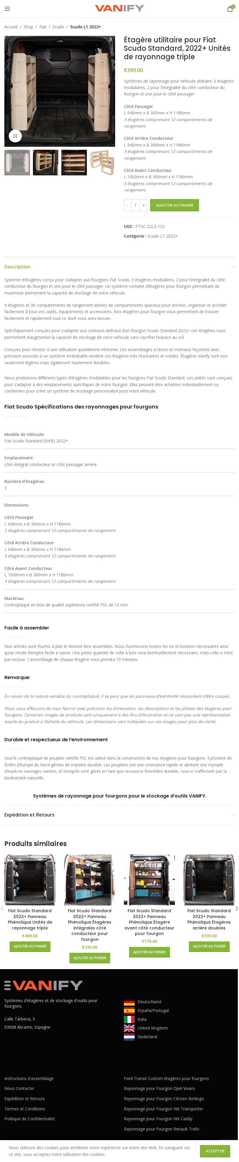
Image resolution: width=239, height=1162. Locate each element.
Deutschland (149, 1001)
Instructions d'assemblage (29, 1078)
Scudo (58, 26)
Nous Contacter (19, 1088)
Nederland (147, 1036)
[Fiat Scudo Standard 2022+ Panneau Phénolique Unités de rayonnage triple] (29, 879)
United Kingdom (153, 1028)
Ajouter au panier (174, 205)
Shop (28, 26)
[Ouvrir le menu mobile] (7, 9)
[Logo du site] (119, 8)
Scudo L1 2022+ (85, 26)
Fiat (42, 26)
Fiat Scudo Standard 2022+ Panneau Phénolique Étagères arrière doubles (209, 919)
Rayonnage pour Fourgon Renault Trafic (162, 1129)
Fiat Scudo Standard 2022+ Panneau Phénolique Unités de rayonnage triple (30, 919)
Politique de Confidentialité (29, 1118)
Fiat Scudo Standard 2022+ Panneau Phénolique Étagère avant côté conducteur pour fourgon (149, 922)
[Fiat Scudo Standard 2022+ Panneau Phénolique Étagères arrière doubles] (209, 879)
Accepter (215, 1151)
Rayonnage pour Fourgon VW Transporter (163, 1109)
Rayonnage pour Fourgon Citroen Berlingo (164, 1098)
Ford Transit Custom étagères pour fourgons (166, 1078)
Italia (142, 1019)
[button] (10, 91)
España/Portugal (153, 1010)
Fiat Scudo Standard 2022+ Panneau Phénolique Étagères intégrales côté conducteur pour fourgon (89, 925)
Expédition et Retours (24, 1098)
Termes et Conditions (24, 1109)
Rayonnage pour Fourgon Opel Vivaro (159, 1088)
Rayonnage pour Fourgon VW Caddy (158, 1118)
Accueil (10, 26)
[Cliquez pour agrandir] (15, 136)
